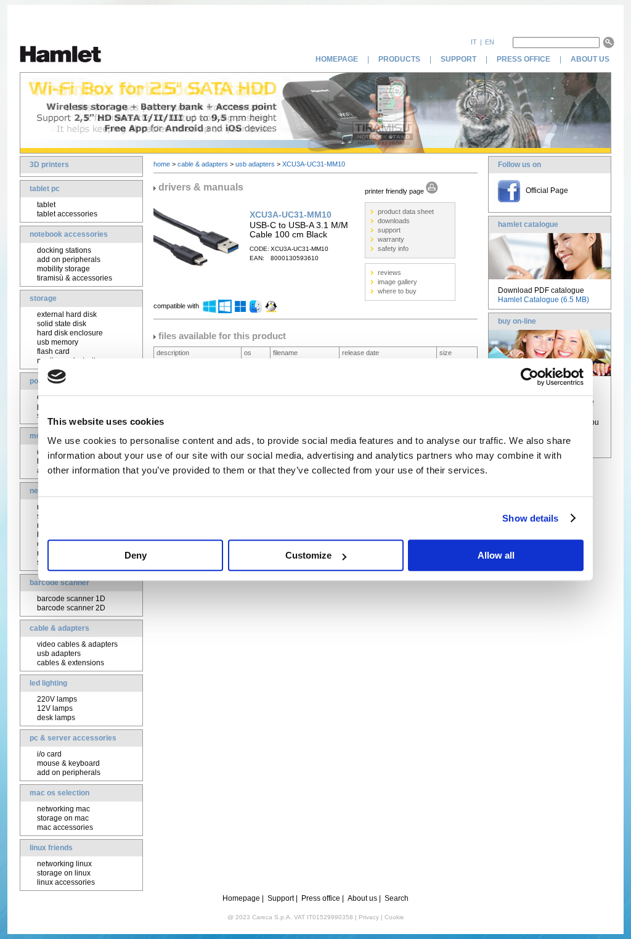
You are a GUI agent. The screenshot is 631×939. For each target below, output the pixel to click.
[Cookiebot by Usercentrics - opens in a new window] (530, 376)
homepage (337, 59)
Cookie (394, 917)
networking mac (63, 809)
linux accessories (66, 882)
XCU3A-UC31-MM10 (313, 164)
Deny (135, 555)
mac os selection (59, 793)
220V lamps (57, 699)
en (489, 42)
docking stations (64, 250)
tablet (46, 204)
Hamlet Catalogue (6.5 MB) (543, 299)
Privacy (369, 917)
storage (43, 298)
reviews (389, 272)
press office (523, 59)
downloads (394, 220)
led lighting (48, 683)
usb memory (57, 342)
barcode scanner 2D (71, 608)
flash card (53, 351)
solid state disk (61, 323)
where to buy (397, 291)
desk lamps (56, 717)
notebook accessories (69, 234)
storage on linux (64, 873)
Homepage (241, 898)
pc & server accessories (73, 738)
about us (591, 59)
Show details (530, 518)
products (399, 59)
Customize (308, 555)
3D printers (49, 164)
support (458, 59)
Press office (320, 898)
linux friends (51, 847)
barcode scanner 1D (71, 598)
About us (362, 898)
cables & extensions (70, 662)
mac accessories (65, 827)
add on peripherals (68, 259)
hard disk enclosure (70, 333)
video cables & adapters (77, 644)
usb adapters (59, 653)
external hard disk (67, 314)
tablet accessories (67, 214)
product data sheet (406, 211)
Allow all (496, 555)
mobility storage (63, 268)
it (474, 42)
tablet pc (45, 188)
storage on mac (63, 818)
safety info (393, 248)
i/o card (49, 754)
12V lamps (55, 708)
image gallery (397, 281)
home (161, 164)
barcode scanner (59, 582)
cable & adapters (59, 628)
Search (397, 898)
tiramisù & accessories (74, 278)
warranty (391, 239)
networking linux (64, 863)
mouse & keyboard (68, 763)
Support (280, 898)
